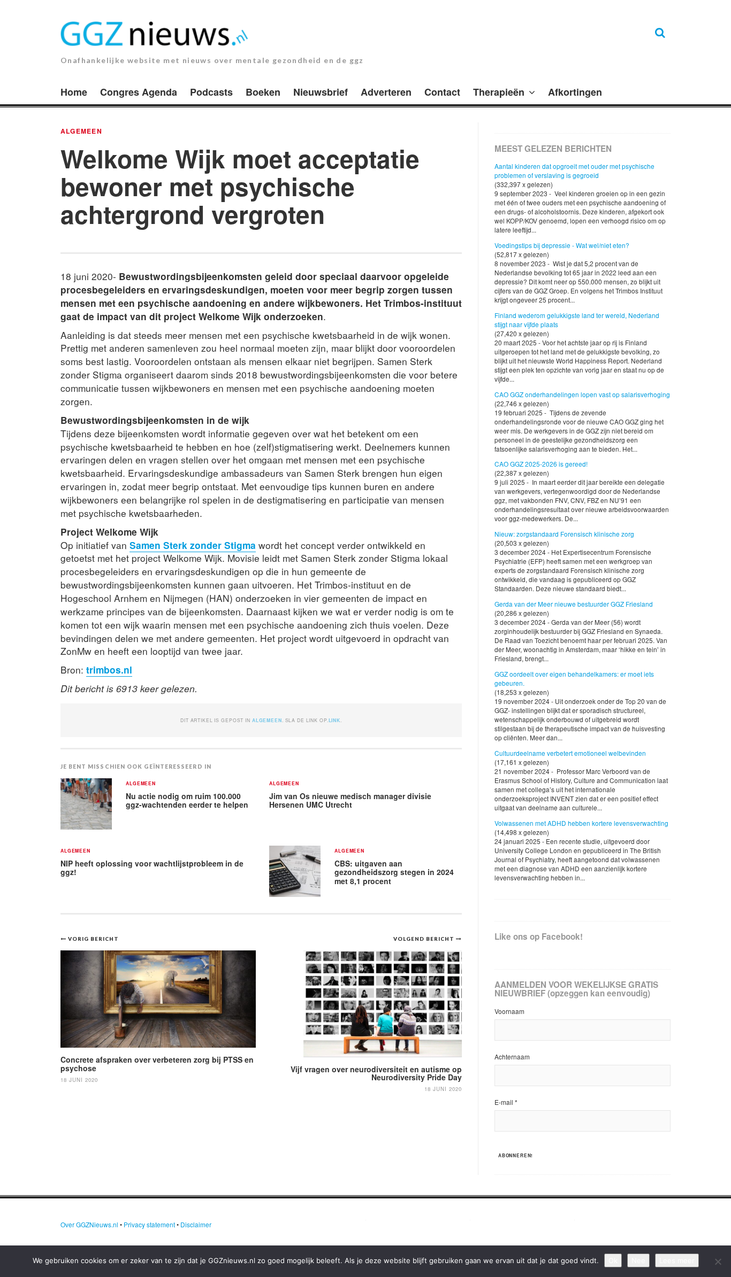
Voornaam (509, 1011)
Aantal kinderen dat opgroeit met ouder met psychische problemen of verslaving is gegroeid (574, 170)
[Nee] (717, 1261)
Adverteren (386, 92)
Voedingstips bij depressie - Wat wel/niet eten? (561, 245)
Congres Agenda (138, 92)
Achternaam (512, 1056)
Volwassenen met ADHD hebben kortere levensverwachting (581, 822)
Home (73, 92)
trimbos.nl (109, 669)
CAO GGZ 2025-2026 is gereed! (541, 463)
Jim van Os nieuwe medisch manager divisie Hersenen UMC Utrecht (350, 800)
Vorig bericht (93, 938)
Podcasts (211, 92)
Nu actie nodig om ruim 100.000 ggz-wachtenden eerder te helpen (187, 800)
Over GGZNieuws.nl (89, 1224)
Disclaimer (195, 1224)
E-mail (505, 1101)
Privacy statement (149, 1224)
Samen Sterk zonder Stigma (193, 545)
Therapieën (498, 92)
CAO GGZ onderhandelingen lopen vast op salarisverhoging (582, 394)
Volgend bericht (424, 938)
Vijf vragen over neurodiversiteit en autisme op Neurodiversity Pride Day (376, 1073)
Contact (442, 92)
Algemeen (81, 131)
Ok (613, 1260)
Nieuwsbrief (320, 92)
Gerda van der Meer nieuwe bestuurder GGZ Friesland (573, 603)
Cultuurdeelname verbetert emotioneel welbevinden (570, 752)
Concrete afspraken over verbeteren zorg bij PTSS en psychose (157, 1063)
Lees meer (677, 1260)
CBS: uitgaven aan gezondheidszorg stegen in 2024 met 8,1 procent (394, 872)
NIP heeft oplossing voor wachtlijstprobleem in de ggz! (151, 868)
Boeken (263, 92)
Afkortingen (575, 92)
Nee (638, 1260)
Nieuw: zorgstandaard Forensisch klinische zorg (564, 533)
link (334, 720)
